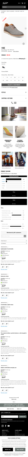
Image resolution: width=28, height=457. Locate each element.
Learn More (4, 422)
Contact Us (4, 434)
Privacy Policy (16, 454)
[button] (26, 28)
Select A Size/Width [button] (14, 85)
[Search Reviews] (25, 236)
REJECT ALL (8, 449)
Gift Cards (4, 435)
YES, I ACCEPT (20, 449)
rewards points (14, 87)
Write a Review (16, 51)
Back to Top (14, 399)
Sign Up (22, 416)
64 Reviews (10, 51)
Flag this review (4, 269)
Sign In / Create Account (5, 432)
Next (14, 402)
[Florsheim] (4, 258)
